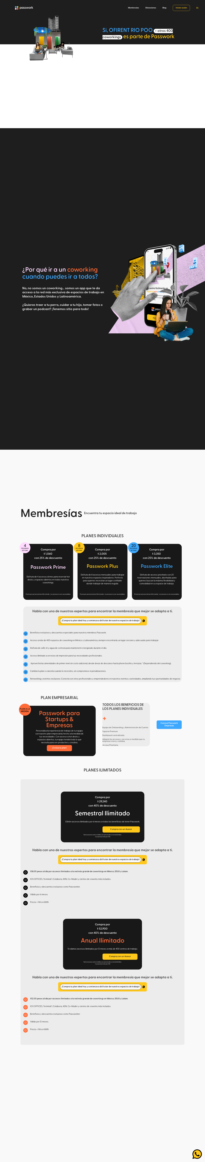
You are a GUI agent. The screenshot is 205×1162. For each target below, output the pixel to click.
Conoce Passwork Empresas (169, 724)
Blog (164, 8)
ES (197, 8)
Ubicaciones (150, 8)
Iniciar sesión (181, 8)
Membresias (133, 8)
